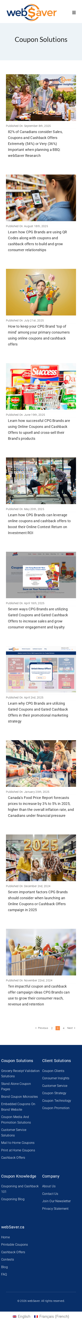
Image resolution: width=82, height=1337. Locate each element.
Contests (7, 1259)
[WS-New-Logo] (32, 6)
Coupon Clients (53, 1071)
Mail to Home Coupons (18, 1143)
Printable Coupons (14, 1244)
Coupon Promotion (56, 1108)
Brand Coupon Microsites (19, 1097)
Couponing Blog (12, 1199)
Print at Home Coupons (18, 1150)
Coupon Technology (56, 1101)
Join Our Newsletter (56, 1201)
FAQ (4, 1274)
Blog (4, 1267)
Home (5, 1237)
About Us (49, 1186)
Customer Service (54, 1086)
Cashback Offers (13, 1158)
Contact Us (50, 1194)
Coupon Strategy (54, 1093)
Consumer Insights (55, 1078)
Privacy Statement (55, 1209)
